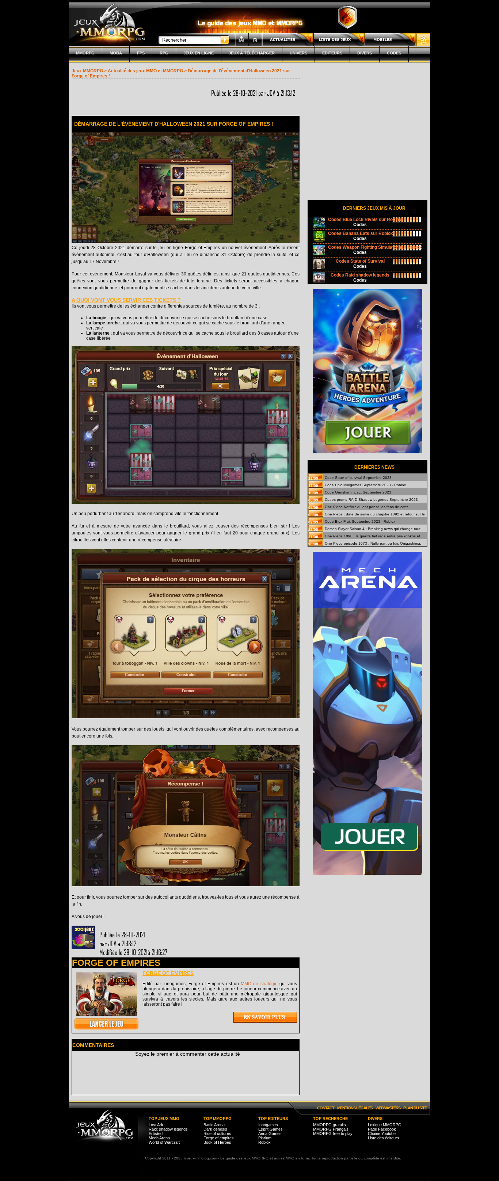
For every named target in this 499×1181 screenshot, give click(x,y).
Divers (364, 53)
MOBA (116, 53)
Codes (394, 53)
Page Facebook (382, 1129)
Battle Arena (214, 1125)
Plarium (264, 1138)
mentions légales (355, 1108)
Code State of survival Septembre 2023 (358, 478)
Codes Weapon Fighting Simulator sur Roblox (375, 247)
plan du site (415, 1108)
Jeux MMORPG (87, 70)
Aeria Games (270, 1133)
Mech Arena (159, 1138)
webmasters (388, 1108)
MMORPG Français (330, 1129)
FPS (141, 53)
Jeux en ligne (198, 53)
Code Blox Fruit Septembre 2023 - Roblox (360, 521)
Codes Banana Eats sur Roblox (360, 233)
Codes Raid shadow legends (360, 275)
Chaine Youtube (382, 1133)
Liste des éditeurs (383, 1138)
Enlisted (156, 1133)
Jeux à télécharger (252, 53)
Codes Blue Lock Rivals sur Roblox (364, 219)
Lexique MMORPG (384, 1125)
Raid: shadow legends (168, 1129)
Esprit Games (270, 1129)
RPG (164, 53)
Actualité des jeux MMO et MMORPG (145, 70)
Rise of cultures (217, 1133)
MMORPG (85, 53)
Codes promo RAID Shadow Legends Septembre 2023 (371, 500)
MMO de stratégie (259, 983)
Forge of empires (168, 973)
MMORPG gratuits (329, 1125)
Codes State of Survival (360, 261)
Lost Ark (156, 1125)
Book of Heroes (217, 1142)
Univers (298, 53)
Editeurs (332, 53)
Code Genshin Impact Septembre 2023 (358, 492)
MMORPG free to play (333, 1133)
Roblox (264, 1142)
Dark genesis (215, 1129)
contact (325, 1108)
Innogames (268, 1125)
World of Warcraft (164, 1142)
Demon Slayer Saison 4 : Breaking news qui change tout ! (374, 529)
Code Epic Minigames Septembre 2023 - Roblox (365, 485)
